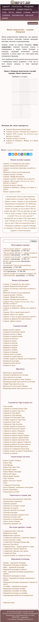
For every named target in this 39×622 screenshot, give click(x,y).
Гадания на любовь (10, 350)
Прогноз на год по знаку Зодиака (15, 386)
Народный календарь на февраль (15, 565)
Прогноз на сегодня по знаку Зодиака (17, 379)
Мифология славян (10, 533)
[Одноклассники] (16, 154)
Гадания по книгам (10, 343)
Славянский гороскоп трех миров (15, 551)
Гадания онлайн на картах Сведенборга (18, 451)
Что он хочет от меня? (14, 213)
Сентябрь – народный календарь (15, 586)
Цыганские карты (9, 474)
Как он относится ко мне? (25, 223)
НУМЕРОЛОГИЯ (8, 9)
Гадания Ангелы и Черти (12, 334)
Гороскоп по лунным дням (13, 519)
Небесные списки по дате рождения (16, 292)
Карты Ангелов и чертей (12, 480)
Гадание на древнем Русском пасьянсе (17, 319)
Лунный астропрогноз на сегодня (15, 375)
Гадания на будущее (10, 352)
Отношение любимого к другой (16, 225)
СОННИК (26, 12)
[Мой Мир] (28, 154)
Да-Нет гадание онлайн (12, 261)
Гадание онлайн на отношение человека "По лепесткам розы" (19, 274)
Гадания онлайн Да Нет (12, 363)
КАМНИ (5, 18)
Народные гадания (10, 347)
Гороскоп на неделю (10, 508)
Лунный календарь (10, 512)
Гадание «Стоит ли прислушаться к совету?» (19, 316)
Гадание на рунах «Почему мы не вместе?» (22, 131)
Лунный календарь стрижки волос (16, 514)
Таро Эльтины (8, 478)
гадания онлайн (27, 150)
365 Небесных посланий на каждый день (20, 205)
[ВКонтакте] (9, 154)
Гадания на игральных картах (14, 332)
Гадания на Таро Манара (12, 415)
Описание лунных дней (12, 517)
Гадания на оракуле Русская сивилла (16, 444)
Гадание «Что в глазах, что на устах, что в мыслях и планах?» (18, 302)
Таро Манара (8, 465)
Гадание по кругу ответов (12, 306)
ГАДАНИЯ (6, 6)
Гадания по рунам (9, 341)
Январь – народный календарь (14, 563)
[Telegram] (19, 154)
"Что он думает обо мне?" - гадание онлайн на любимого (20, 254)
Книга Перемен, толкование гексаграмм (18, 487)
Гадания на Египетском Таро (14, 417)
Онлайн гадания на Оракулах (14, 426)
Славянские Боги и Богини (13, 531)
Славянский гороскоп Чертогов (15, 548)
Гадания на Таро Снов (11, 422)
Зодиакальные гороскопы (12, 501)
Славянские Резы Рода (11, 485)
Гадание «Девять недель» (12, 321)
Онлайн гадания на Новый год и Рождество (19, 358)
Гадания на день (9, 365)
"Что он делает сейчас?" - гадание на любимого (16, 250)
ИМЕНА (19, 12)
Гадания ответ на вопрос (12, 354)
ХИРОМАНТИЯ (18, 15)
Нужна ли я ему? (16, 221)
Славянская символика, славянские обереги (19, 537)
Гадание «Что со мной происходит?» (16, 312)
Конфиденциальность (25, 619)
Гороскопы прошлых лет (12, 523)
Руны (5, 483)
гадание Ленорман (14, 150)
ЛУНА (4, 12)
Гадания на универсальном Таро (15, 408)
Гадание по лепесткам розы (20, 230)
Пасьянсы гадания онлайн (13, 336)
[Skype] (31, 154)
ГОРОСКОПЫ (16, 6)
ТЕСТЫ (11, 12)
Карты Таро (7, 462)
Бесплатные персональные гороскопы (17, 499)
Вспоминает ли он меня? (13, 218)
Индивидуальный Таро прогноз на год (17, 388)
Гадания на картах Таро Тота (14, 411)
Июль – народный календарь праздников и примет (19, 579)
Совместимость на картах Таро (16, 199)
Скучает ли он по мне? (20, 208)
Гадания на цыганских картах (14, 428)
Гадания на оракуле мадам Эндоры (16, 435)
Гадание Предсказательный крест (15, 286)
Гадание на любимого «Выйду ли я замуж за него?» (19, 309)
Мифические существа (11, 535)
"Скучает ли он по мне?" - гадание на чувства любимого (20, 258)
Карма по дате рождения (27, 201)
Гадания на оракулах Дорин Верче (16, 437)
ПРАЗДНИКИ (29, 6)
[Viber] (22, 154)
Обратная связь (9, 602)
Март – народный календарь (13, 567)
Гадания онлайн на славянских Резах (17, 555)
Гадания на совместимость (13, 356)
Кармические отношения (15, 204)
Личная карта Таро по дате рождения (17, 265)
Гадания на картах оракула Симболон (17, 442)
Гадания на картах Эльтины (13, 433)
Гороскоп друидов (10, 503)
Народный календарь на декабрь (15, 593)
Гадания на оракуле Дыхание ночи (16, 440)
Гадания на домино (10, 453)
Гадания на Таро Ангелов (12, 424)
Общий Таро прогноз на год (13, 384)
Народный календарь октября (14, 588)
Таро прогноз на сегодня (12, 377)
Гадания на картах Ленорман (14, 431)
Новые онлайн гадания (11, 329)
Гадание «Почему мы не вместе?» (15, 299)
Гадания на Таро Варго (11, 413)
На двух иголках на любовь (25, 228)
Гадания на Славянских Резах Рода (16, 449)
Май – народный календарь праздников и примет (18, 572)
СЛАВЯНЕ (6, 15)
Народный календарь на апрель (15, 569)
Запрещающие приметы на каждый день (18, 595)
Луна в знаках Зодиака (11, 521)
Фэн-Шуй (29, 15)
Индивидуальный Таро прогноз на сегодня (19, 381)
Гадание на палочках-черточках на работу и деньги (19, 289)
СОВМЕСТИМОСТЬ (24, 9)
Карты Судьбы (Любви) (12, 460)
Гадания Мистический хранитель (15, 446)
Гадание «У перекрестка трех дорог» (16, 284)
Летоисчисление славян (12, 540)
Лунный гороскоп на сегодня (14, 510)
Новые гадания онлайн (11, 191)
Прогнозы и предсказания (12, 372)
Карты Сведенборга (10, 489)
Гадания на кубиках (10, 345)
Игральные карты (9, 469)
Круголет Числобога (10, 544)
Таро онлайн (8, 406)
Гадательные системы (11, 492)
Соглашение (12, 619)
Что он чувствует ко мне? (27, 211)
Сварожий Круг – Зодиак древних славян (18, 546)
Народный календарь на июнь (14, 576)
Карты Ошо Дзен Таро (11, 467)
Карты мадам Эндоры (11, 476)
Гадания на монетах (10, 338)
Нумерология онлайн (11, 361)
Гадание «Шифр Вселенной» (14, 297)
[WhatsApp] (25, 154)
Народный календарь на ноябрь (15, 591)
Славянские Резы (9, 553)
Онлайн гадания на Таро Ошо (14, 419)
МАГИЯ (35, 12)
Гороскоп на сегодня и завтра (14, 505)
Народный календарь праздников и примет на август (20, 583)
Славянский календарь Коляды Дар (16, 542)
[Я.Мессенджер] (12, 154)
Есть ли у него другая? (24, 216)
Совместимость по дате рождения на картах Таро (19, 270)
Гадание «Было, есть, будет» (13, 314)
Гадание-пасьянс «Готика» (13, 295)
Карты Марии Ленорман (12, 471)
